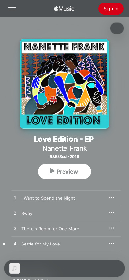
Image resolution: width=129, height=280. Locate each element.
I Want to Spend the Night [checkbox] (48, 198)
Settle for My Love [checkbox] (41, 243)
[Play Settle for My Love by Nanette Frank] (15, 244)
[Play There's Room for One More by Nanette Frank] (15, 229)
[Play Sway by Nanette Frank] (15, 213)
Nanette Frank (64, 148)
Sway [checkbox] (27, 213)
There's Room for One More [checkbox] (50, 228)
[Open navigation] (12, 8)
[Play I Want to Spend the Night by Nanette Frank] (15, 198)
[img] (64, 9)
